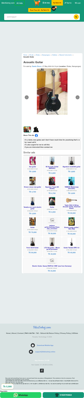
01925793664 (66, 394)
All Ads (20, 3)
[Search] (76, 16)
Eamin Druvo (37, 66)
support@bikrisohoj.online (45, 352)
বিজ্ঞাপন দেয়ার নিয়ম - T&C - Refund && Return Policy (42, 333)
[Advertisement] (42, 37)
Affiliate (75, 333)
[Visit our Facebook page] (42, 371)
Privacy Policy (65, 333)
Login (78, 3)
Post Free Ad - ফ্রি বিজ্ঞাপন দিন (39, 10)
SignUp (69, 3)
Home (8, 333)
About (14, 333)
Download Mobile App (45, 345)
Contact (21, 333)
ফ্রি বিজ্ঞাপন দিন (57, 3)
